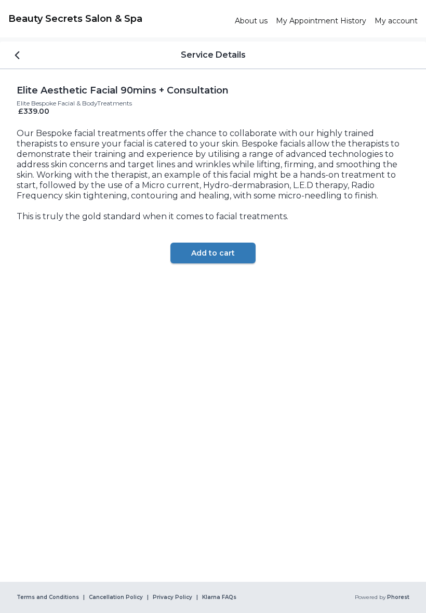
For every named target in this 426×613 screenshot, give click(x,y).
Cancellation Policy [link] (116, 597)
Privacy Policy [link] (172, 597)
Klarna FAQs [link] (219, 597)
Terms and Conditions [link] (48, 597)
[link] (117, 19)
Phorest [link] (398, 597)
